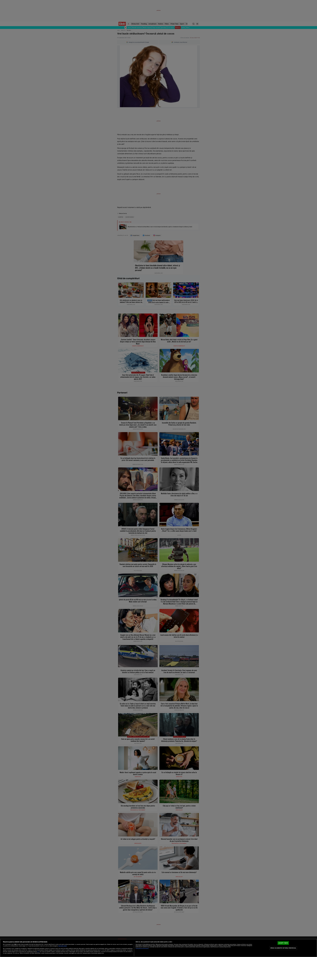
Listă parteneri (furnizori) (142, 948)
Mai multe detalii (62, 946)
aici (38, 951)
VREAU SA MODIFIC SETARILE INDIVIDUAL (283, 948)
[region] (158, 948)
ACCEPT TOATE (283, 943)
